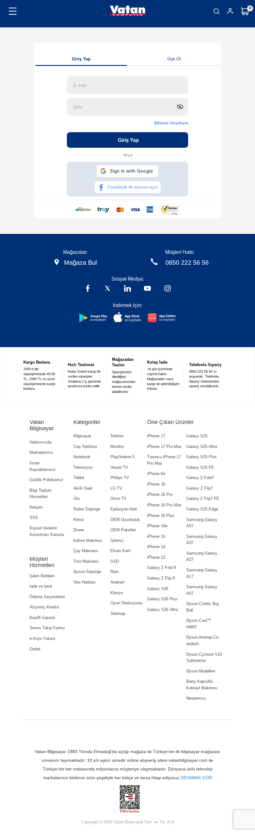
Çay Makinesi (85, 550)
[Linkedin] (127, 289)
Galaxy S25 (196, 436)
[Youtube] (147, 289)
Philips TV (119, 477)
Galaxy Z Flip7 (199, 488)
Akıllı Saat (82, 488)
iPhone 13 (156, 557)
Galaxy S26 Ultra (162, 609)
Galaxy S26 (157, 588)
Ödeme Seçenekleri (47, 596)
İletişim (36, 507)
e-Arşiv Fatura (42, 638)
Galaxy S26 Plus (162, 599)
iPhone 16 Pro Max (164, 505)
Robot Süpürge (86, 509)
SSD (114, 561)
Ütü (76, 498)
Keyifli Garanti (42, 617)
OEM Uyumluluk (125, 519)
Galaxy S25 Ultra (201, 446)
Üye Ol (174, 58)
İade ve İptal (41, 586)
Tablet (78, 477)
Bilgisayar (82, 436)
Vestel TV (119, 467)
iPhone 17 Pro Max (164, 446)
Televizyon (83, 467)
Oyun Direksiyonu (126, 603)
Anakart (117, 582)
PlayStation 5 (122, 456)
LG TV (116, 488)
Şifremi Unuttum (171, 122)
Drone (78, 530)
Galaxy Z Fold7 (200, 477)
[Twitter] (107, 289)
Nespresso (196, 698)
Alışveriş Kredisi (44, 607)
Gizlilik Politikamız (46, 479)
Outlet (35, 649)
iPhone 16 (156, 484)
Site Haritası (84, 582)
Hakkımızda (40, 442)
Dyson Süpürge (87, 571)
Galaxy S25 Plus (201, 456)
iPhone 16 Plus (160, 515)
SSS (34, 517)
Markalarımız (41, 452)
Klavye (116, 592)
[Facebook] (87, 289)
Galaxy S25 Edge (202, 509)
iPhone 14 (156, 546)
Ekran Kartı (120, 550)
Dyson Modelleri (200, 671)
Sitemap (117, 613)
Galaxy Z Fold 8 (161, 567)
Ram (114, 571)
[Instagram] (167, 289)
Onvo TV (118, 498)
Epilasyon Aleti (123, 509)
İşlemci (116, 540)
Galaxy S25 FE (200, 467)
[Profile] (230, 12)
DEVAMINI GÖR (196, 777)
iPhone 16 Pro (160, 494)
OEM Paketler (123, 530)
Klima (78, 519)
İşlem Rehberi (42, 576)
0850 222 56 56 (187, 262)
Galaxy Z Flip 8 (161, 578)
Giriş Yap (81, 58)
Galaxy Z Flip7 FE (202, 498)
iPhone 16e (157, 526)
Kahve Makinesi (87, 540)
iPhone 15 (156, 536)
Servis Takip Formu (47, 628)
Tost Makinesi (86, 561)
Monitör (117, 446)
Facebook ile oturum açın (133, 186)
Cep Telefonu (85, 446)
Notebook (81, 456)
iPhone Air (156, 473)
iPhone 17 (156, 436)
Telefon (116, 436)
